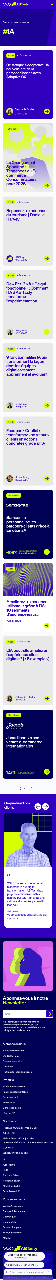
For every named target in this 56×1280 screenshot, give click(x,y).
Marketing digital (11, 1186)
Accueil (6, 22)
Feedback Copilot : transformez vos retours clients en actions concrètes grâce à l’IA (27, 437)
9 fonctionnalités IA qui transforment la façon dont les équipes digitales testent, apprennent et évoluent (26, 366)
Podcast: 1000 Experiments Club (20, 1127)
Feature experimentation (15, 1092)
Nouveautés (10, 1121)
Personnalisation (11, 1097)
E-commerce (10, 1222)
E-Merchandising (12, 1107)
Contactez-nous (11, 1056)
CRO (5, 1170)
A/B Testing (9, 1164)
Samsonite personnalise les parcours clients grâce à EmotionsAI (27, 524)
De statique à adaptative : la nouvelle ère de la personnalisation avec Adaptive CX (27, 71)
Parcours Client (11, 1175)
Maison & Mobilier (12, 1232)
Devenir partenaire (12, 1061)
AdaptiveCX (9, 1133)
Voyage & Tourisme (13, 1206)
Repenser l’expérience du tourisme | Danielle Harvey (26, 215)
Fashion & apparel (12, 1227)
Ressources (19, 22)
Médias (6, 1238)
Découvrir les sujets (15, 1153)
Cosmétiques (10, 1216)
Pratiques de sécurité (14, 1050)
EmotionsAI (9, 1102)
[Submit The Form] (49, 1013)
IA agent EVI (9, 1113)
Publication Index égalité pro (17, 1072)
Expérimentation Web (14, 1086)
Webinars (8, 1147)
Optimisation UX (11, 1191)
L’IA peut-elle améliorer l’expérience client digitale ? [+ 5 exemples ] (28, 655)
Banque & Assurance (14, 1211)
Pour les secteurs (14, 1199)
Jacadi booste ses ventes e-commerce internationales (24, 742)
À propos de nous (14, 1044)
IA (4, 1159)
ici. (30, 1030)
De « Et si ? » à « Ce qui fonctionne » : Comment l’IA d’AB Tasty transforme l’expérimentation (27, 292)
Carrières (8, 1066)
